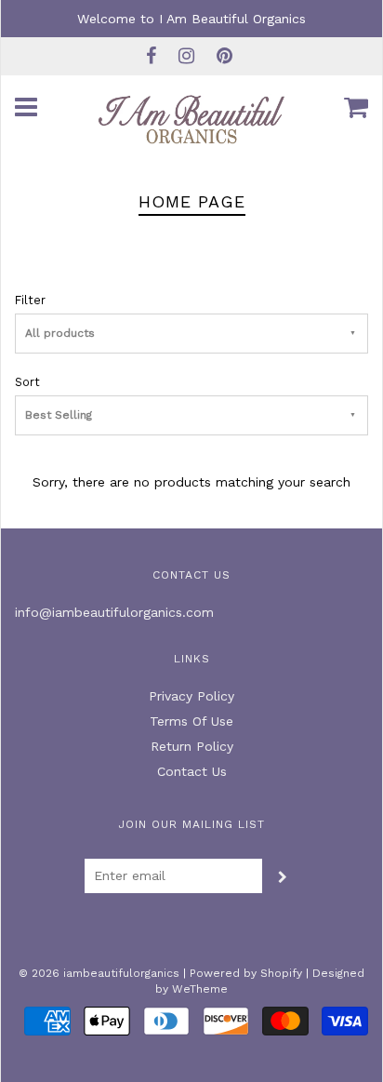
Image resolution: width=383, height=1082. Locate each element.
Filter (30, 300)
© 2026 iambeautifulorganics (99, 973)
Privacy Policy (191, 695)
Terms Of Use (191, 721)
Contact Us (192, 771)
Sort (27, 382)
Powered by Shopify (246, 973)
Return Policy (192, 746)
